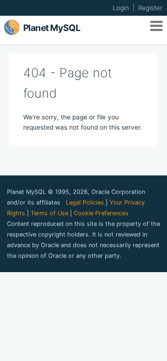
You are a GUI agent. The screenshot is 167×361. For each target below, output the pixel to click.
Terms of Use (49, 213)
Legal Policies (85, 202)
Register (150, 8)
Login (121, 8)
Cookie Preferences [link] (101, 213)
